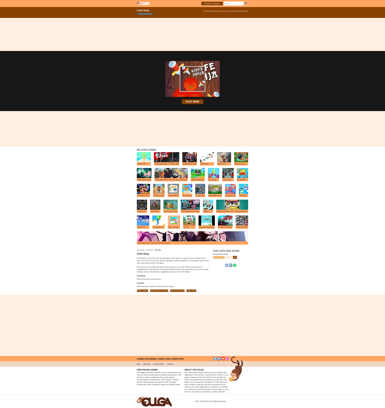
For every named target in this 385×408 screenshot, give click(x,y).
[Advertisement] (192, 34)
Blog (138, 364)
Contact (170, 364)
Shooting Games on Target (159, 290)
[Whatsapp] (234, 265)
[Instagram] (227, 358)
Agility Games (191, 290)
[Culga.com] (143, 3)
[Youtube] (223, 358)
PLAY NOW (192, 101)
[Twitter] (226, 265)
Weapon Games (142, 290)
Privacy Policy (158, 364)
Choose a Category (212, 4)
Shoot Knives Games (177, 290)
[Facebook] (230, 265)
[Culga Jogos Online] (154, 401)
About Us (146, 364)
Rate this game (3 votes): (220, 254)
